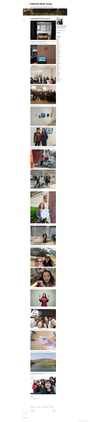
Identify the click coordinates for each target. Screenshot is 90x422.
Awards (57, 41)
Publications (45, 7)
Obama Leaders (58, 62)
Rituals (52, 7)
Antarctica (58, 38)
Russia (57, 66)
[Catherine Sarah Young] (45, 15)
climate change (58, 44)
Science (57, 67)
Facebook (58, 32)
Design (57, 48)
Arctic (57, 39)
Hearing (57, 55)
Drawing (57, 49)
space (57, 71)
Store (49, 7)
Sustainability (58, 73)
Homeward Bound (59, 56)
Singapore (58, 69)
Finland (57, 54)
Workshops (58, 81)
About (31, 7)
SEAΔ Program (58, 68)
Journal (57, 57)
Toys (57, 78)
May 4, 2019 (24, 18)
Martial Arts (58, 59)
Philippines (58, 63)
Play (57, 64)
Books (57, 42)
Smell (57, 70)
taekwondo (58, 74)
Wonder (57, 80)
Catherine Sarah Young (41, 3)
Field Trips (58, 53)
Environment (58, 50)
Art (23, 20)
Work (34, 7)
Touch (57, 77)
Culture (57, 47)
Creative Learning (59, 46)
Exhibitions (58, 51)
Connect (41, 7)
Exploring (58, 52)
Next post (54, 410)
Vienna (57, 79)
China (24, 20)
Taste (57, 75)
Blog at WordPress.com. (25, 417)
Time (57, 76)
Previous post (32, 410)
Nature (57, 61)
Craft (57, 45)
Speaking (37, 7)
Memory (57, 60)
